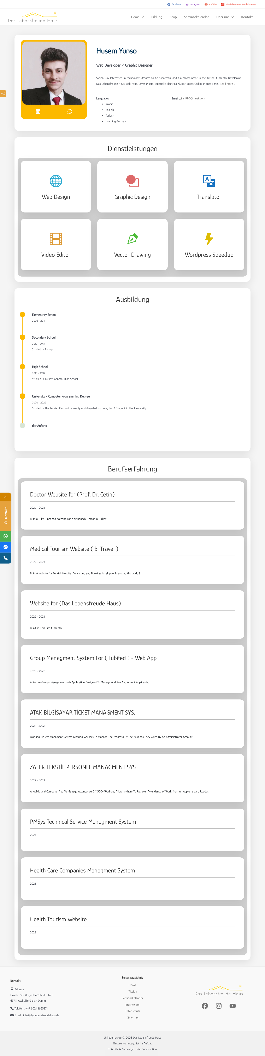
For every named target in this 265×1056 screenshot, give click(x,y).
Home (135, 17)
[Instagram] (218, 1005)
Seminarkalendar (196, 17)
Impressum (132, 1005)
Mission (132, 991)
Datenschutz (132, 1011)
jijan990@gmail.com (193, 98)
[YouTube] (232, 1005)
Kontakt (247, 17)
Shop (173, 17)
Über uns (222, 17)
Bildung (156, 17)
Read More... (227, 83)
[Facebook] (204, 1005)
